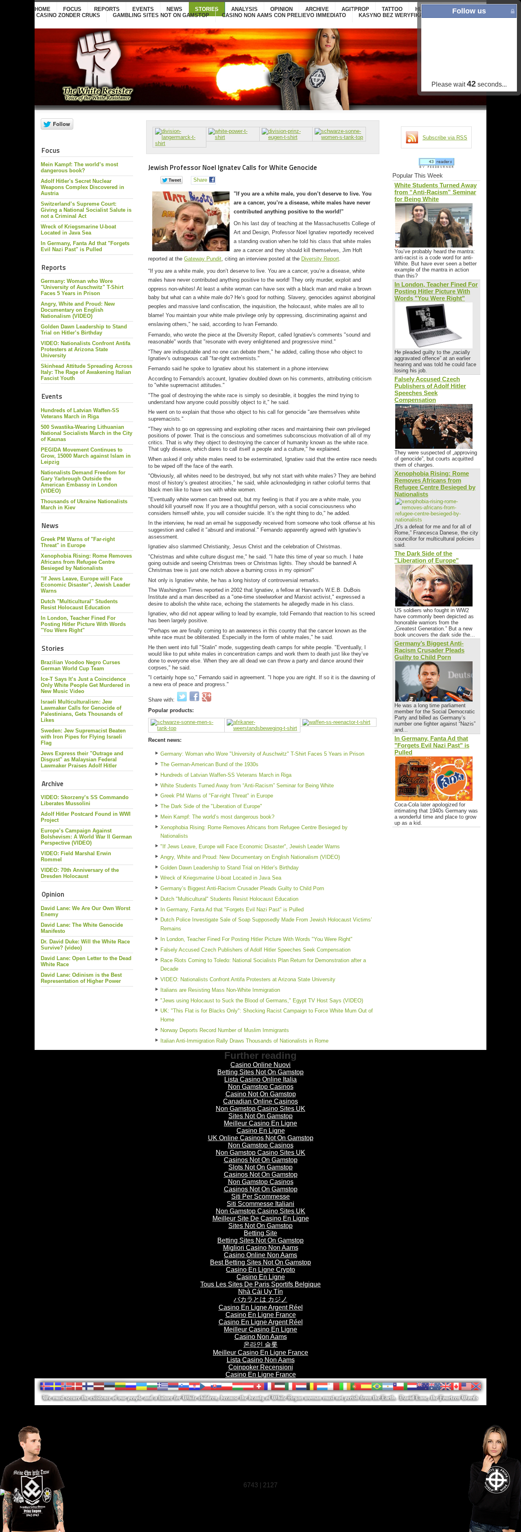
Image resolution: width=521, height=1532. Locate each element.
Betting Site (260, 1233)
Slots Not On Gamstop (260, 1167)
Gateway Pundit (202, 259)
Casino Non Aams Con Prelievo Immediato (284, 15)
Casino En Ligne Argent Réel (261, 1307)
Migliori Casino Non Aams (260, 1247)
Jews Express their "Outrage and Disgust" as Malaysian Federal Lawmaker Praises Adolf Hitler (82, 759)
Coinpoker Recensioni (260, 1367)
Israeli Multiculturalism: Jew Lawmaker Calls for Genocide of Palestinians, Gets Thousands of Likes (82, 711)
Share (200, 180)
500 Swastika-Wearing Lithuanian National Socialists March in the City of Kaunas (86, 433)
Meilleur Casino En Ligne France (260, 1352)
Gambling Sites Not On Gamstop (161, 15)
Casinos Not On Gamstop (261, 1159)
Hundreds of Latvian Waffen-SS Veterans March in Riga (80, 413)
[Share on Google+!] (206, 700)
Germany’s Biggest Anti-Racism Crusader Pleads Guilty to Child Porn (242, 888)
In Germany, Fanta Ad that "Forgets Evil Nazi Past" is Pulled (85, 246)
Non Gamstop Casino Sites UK (260, 1108)
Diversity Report (320, 259)
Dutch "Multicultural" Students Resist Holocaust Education (79, 604)
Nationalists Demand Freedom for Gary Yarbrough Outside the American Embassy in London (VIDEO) (83, 481)
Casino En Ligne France (260, 1314)
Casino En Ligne (260, 1130)
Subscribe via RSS (444, 138)
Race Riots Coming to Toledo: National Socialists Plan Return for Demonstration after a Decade (263, 964)
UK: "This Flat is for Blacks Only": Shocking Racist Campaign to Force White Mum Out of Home (266, 1015)
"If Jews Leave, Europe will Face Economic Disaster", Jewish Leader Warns (85, 585)
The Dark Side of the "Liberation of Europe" (211, 806)
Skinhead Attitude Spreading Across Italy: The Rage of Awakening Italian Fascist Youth (86, 372)
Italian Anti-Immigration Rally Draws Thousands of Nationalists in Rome (244, 1041)
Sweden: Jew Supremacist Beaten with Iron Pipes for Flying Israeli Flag (83, 737)
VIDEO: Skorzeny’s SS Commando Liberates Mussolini (85, 800)
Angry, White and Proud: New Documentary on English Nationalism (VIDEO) (78, 310)
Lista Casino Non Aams (261, 1359)
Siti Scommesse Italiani (260, 1203)
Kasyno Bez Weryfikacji (395, 15)
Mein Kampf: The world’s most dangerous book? (79, 167)
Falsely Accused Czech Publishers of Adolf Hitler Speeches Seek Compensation (255, 950)
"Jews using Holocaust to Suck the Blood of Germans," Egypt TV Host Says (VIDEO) (261, 1000)
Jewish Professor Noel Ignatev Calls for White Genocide (232, 167)
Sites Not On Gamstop (260, 1116)
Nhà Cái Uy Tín (260, 1291)
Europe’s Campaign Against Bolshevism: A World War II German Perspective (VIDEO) (86, 837)
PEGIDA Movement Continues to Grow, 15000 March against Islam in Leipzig (86, 456)
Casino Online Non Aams (260, 1255)
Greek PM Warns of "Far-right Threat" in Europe (78, 542)
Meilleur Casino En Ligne (260, 1123)
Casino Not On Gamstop (260, 1094)
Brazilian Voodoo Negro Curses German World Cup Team (80, 665)
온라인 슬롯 (260, 1344)
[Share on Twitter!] (182, 700)
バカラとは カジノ (260, 1299)
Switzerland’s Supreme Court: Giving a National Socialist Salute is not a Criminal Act (86, 210)
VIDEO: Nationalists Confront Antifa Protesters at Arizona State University (85, 349)
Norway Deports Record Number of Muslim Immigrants (224, 1030)
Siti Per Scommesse (260, 1196)
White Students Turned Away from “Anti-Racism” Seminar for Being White (247, 785)
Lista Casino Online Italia (260, 1079)
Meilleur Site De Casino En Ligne (260, 1218)
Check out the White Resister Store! (472, 1478)
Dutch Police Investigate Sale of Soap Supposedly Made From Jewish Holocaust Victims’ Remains (266, 924)
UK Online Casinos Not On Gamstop (260, 1137)
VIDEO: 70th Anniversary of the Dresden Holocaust (80, 873)
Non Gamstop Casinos (260, 1086)
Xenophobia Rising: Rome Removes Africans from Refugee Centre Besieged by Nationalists (86, 562)
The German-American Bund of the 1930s (209, 764)
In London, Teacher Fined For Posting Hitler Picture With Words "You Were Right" (83, 624)
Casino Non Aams (260, 1336)
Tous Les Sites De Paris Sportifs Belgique (260, 1284)
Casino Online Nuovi (260, 1064)
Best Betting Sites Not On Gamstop (260, 1262)
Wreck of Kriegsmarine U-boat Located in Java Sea (78, 230)
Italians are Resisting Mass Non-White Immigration (220, 990)
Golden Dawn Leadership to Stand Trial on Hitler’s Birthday (84, 330)
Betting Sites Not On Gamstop (260, 1072)
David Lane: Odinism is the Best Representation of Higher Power (81, 978)
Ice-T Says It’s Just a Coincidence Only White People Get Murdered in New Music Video (85, 685)
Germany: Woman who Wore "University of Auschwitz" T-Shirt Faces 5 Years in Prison (82, 287)
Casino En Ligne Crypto (260, 1269)
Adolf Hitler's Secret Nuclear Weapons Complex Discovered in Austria (82, 187)
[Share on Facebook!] (195, 700)
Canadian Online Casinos (260, 1101)
